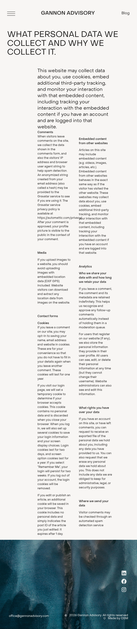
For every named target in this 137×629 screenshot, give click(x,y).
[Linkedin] (124, 573)
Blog (125, 13)
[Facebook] (124, 581)
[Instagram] (124, 589)
